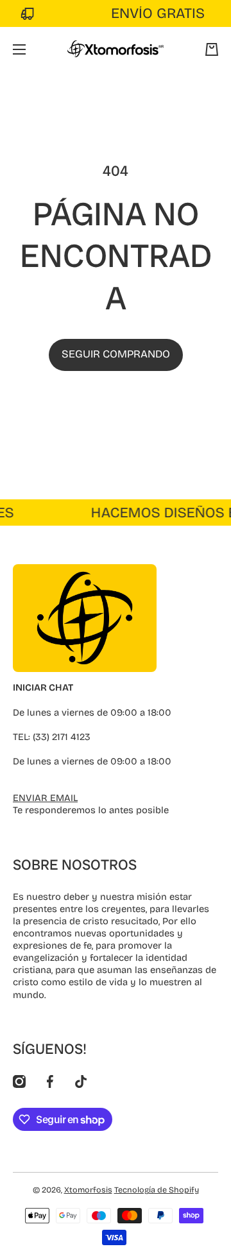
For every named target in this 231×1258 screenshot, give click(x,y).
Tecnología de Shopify (156, 1189)
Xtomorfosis (88, 1189)
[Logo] (115, 49)
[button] (211, 49)
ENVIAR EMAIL (45, 798)
